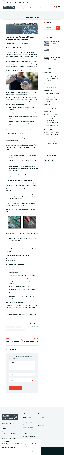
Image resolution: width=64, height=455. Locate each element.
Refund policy (41, 425)
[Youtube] (52, 160)
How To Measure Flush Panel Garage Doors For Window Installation (52, 99)
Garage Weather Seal (35, 13)
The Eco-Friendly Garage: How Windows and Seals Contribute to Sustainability (53, 120)
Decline (32, 451)
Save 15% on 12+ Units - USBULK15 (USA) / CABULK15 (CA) (17, 2)
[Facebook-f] (45, 160)
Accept (19, 451)
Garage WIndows (11, 327)
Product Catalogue (29, 17)
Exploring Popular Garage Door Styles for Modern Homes (52, 143)
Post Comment (16, 388)
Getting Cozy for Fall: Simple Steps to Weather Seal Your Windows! (52, 134)
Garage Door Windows (12, 13)
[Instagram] (49, 160)
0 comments (26, 43)
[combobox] (31, 7)
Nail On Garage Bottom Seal (29, 436)
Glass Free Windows (23, 13)
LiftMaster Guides (27, 417)
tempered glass (21, 330)
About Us (37, 17)
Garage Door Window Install (29, 420)
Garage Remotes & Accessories (49, 13)
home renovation (11, 330)
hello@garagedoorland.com (10, 0)
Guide (19, 327)
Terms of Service (42, 422)
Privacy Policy (19, 447)
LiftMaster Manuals (42, 420)
